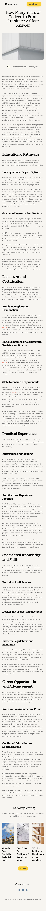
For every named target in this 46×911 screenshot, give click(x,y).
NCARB (4, 327)
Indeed (14, 392)
